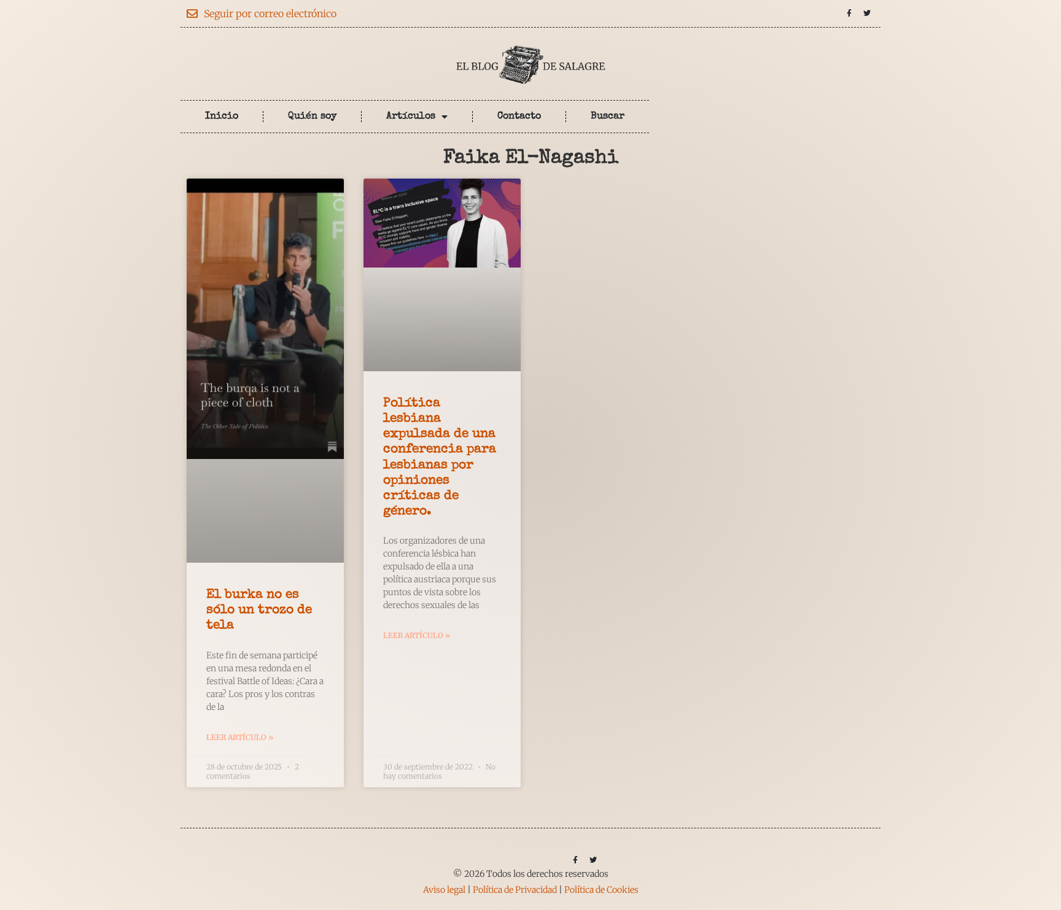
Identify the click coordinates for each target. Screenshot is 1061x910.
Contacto (519, 116)
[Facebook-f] (849, 13)
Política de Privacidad (515, 889)
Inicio (221, 116)
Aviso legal (444, 889)
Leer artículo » (239, 737)
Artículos (410, 116)
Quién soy (312, 116)
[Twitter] (867, 13)
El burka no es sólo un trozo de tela (259, 610)
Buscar (607, 116)
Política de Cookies (601, 889)
